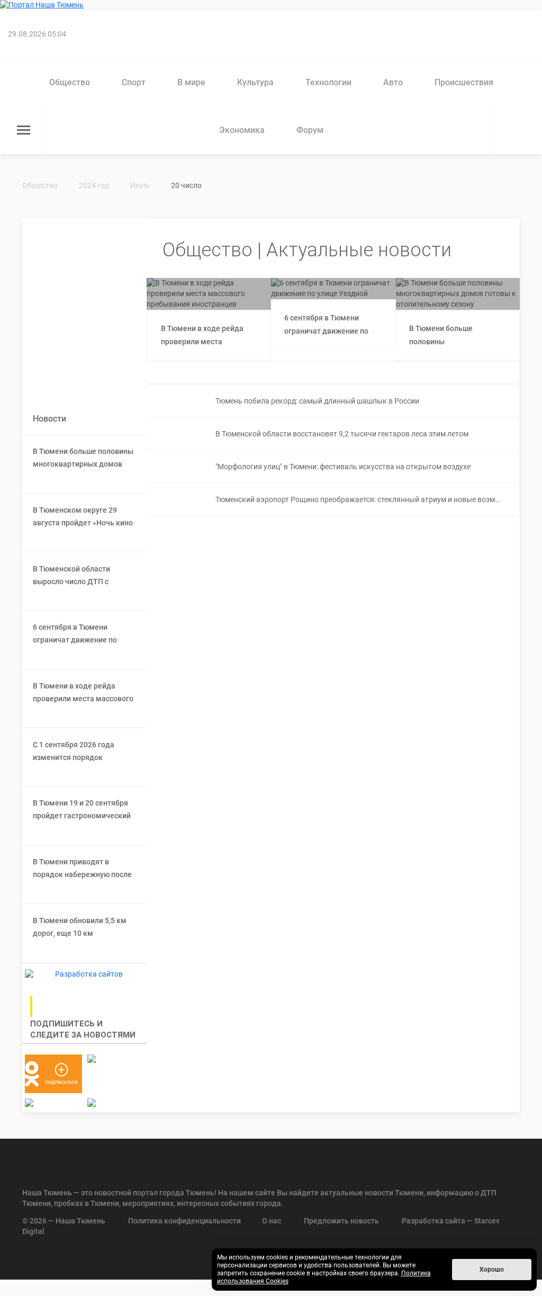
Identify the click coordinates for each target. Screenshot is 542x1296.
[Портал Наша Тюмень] (271, 5)
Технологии (328, 82)
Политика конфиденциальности (184, 1221)
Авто (393, 82)
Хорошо (492, 1269)
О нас (271, 1221)
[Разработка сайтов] (84, 974)
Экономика (242, 130)
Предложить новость (341, 1221)
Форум (309, 130)
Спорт (134, 82)
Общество (69, 82)
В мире (191, 82)
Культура (255, 82)
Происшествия (464, 82)
